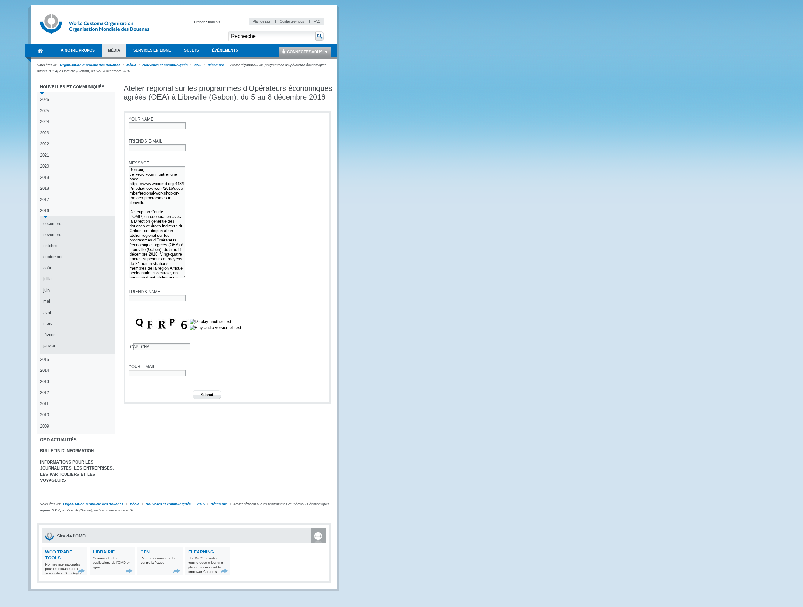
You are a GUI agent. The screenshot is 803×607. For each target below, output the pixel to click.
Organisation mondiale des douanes (90, 65)
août (47, 268)
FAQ (317, 21)
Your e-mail (142, 366)
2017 (44, 199)
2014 (44, 370)
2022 (44, 144)
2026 (44, 99)
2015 (44, 359)
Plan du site (262, 21)
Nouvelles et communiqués (165, 65)
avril (47, 312)
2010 (44, 414)
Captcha (140, 347)
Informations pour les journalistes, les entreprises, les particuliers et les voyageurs (77, 471)
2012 (44, 392)
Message (139, 163)
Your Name (141, 119)
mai (46, 301)
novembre (52, 234)
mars (47, 323)
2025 (44, 110)
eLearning (201, 551)
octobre (50, 245)
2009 (44, 426)
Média (131, 65)
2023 (44, 133)
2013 (44, 381)
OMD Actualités (58, 440)
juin (46, 290)
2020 (44, 166)
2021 (44, 155)
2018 (44, 188)
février (49, 334)
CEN (145, 551)
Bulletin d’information (67, 451)
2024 (44, 121)
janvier (49, 345)
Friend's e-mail (145, 141)
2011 (44, 404)
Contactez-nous (292, 21)
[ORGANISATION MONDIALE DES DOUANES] (40, 50)
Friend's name (144, 291)
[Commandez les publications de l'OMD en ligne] (129, 570)
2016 (197, 65)
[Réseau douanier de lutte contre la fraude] (177, 570)
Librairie (104, 551)
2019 (44, 177)
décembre (216, 65)
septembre (52, 256)
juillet (48, 279)
